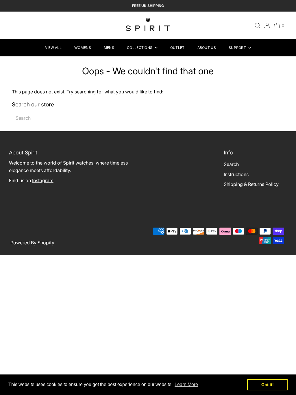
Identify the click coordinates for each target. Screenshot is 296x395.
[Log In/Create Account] (267, 25)
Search (231, 164)
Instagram (42, 180)
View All (53, 47)
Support (238, 47)
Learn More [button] (186, 384)
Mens (109, 47)
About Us (206, 47)
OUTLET (177, 47)
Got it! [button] (267, 384)
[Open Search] (257, 25)
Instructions (236, 174)
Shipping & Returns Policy (251, 184)
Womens (82, 47)
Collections (140, 47)
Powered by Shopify (32, 243)
